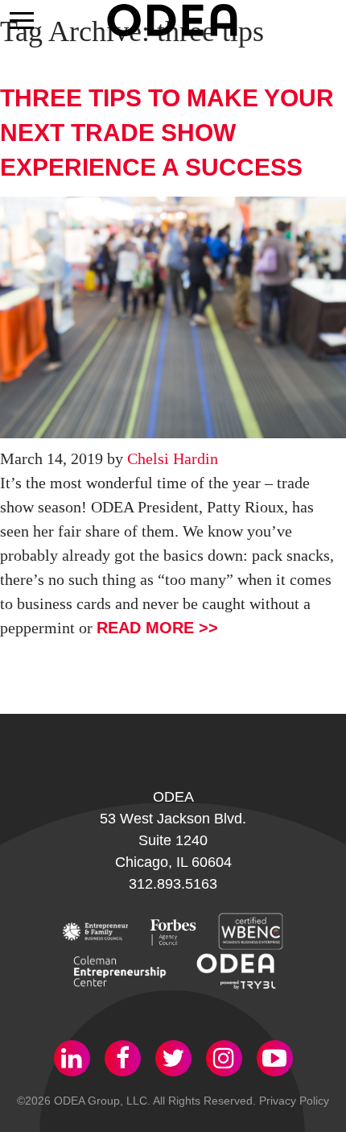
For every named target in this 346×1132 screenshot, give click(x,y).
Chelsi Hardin (172, 458)
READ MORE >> (157, 627)
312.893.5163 (173, 884)
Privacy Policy (294, 1100)
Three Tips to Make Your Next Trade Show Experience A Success (167, 132)
